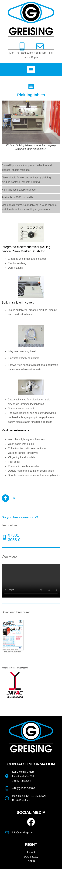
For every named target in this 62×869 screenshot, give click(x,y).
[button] (31, 69)
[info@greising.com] (7, 833)
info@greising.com (22, 832)
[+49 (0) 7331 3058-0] (7, 788)
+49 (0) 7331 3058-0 (23, 788)
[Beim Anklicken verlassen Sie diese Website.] (45, 149)
